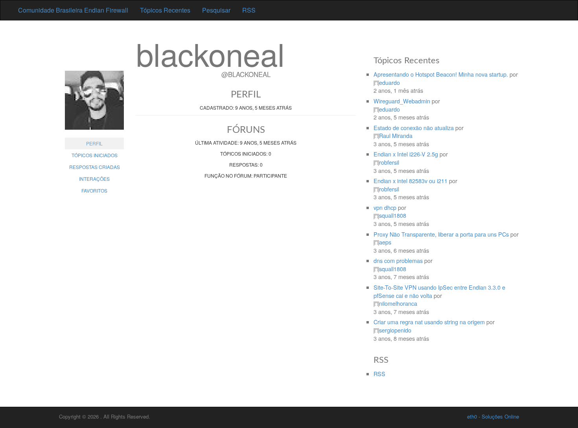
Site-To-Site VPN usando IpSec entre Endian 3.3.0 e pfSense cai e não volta (439, 291)
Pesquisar (216, 10)
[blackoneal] (94, 104)
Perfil (94, 143)
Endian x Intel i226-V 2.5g (406, 154)
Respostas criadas (94, 166)
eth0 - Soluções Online (493, 416)
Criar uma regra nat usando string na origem (429, 322)
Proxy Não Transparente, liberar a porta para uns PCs (441, 234)
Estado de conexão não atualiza (414, 127)
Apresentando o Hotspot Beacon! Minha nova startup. (441, 74)
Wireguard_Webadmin (402, 101)
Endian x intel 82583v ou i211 (410, 180)
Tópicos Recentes (165, 10)
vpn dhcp (385, 207)
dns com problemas (398, 260)
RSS (249, 10)
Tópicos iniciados (95, 155)
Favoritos (94, 190)
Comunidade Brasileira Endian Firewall (73, 10)
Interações (94, 178)
